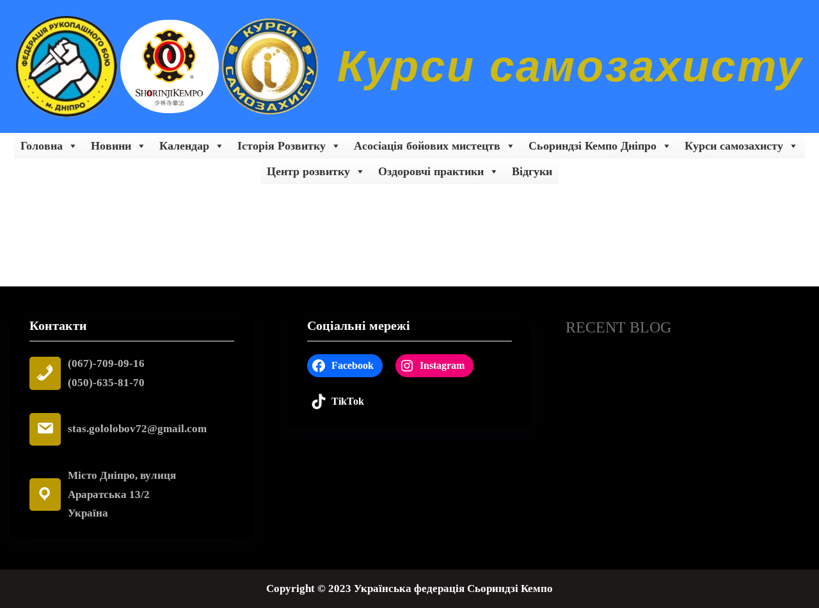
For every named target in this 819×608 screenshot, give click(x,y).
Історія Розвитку (281, 145)
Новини (111, 145)
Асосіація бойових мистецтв (427, 145)
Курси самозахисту (570, 66)
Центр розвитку (308, 171)
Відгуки (532, 171)
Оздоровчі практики (431, 171)
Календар (184, 145)
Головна (41, 145)
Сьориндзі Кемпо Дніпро (592, 145)
